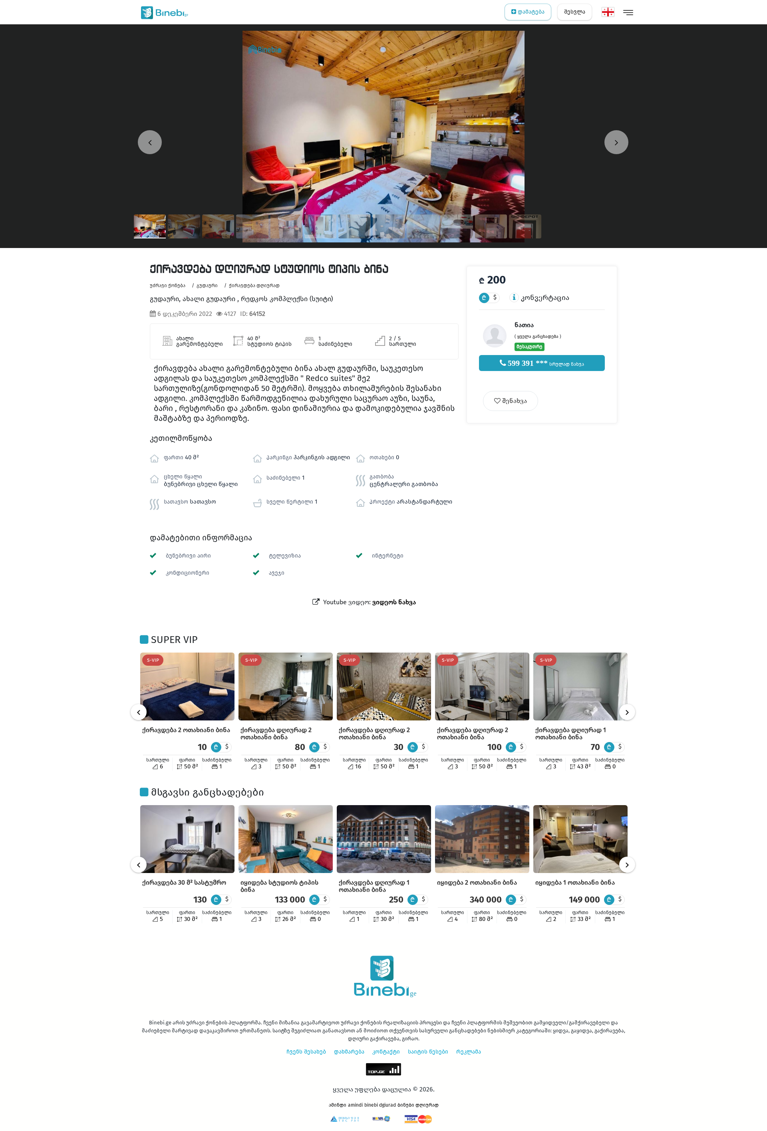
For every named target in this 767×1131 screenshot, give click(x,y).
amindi (355, 1105)
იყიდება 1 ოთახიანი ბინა (575, 882)
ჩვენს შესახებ (306, 1051)
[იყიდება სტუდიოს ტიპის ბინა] (285, 839)
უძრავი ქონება (167, 285)
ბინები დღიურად (418, 1105)
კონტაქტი (386, 1051)
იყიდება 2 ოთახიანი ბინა (477, 882)
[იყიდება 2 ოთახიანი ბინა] (482, 839)
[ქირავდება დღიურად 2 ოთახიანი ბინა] (285, 686)
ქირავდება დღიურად (254, 285)
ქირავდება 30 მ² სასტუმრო (184, 882)
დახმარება (349, 1051)
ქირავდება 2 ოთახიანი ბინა (186, 730)
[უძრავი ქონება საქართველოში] (163, 12)
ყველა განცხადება (537, 336)
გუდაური (207, 285)
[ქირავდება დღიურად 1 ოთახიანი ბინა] (580, 686)
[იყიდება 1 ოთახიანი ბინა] (580, 839)
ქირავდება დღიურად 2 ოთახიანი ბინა (276, 733)
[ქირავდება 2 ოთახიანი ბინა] (187, 686)
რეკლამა (468, 1051)
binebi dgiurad (380, 1105)
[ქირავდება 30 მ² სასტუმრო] (187, 839)
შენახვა (514, 401)
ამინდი (337, 1105)
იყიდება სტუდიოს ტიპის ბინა (279, 886)
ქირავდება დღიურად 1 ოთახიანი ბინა (570, 733)
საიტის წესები (428, 1051)
